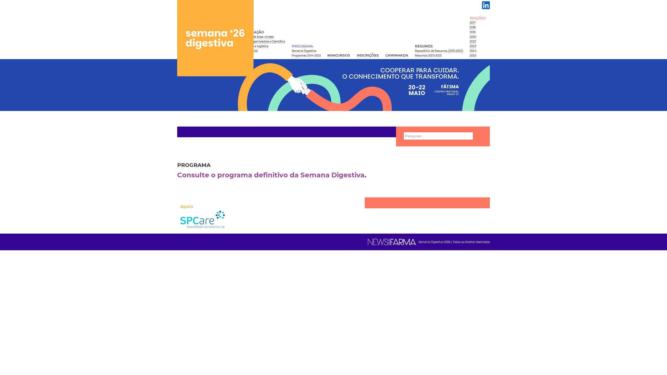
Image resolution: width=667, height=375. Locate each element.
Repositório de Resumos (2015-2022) (439, 51)
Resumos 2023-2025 (428, 55)
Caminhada (396, 55)
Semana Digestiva (304, 51)
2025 (473, 55)
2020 (473, 37)
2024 (473, 51)
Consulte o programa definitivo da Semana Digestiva (271, 175)
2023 (473, 46)
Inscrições (368, 55)
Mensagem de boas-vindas (255, 37)
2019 (472, 32)
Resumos (424, 46)
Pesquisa (479, 136)
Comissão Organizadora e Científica (261, 41)
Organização (250, 32)
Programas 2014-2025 (306, 55)
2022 (473, 41)
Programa (302, 46)
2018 (472, 27)
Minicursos (338, 55)
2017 (472, 22)
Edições (478, 18)
